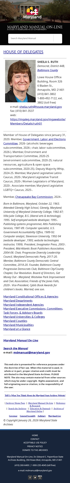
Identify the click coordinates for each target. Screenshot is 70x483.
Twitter (35, 478)
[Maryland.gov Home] (35, 14)
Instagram (40, 478)
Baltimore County (47, 70)
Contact (35, 439)
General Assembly (28, 416)
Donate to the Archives (35, 450)
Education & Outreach (40, 408)
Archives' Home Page (15, 403)
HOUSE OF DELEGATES (23, 51)
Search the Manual (15, 348)
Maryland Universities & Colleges (24, 317)
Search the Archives (17, 408)
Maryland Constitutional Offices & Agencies (30, 296)
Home (35, 435)
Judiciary (42, 416)
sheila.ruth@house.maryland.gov (40, 107)
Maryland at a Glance (16, 329)
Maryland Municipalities (18, 325)
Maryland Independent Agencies (23, 305)
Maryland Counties (15, 321)
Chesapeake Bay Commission (34, 197)
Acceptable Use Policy (35, 442)
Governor (13, 416)
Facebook (30, 478)
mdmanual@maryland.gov (31, 352)
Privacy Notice (35, 446)
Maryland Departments (17, 301)
